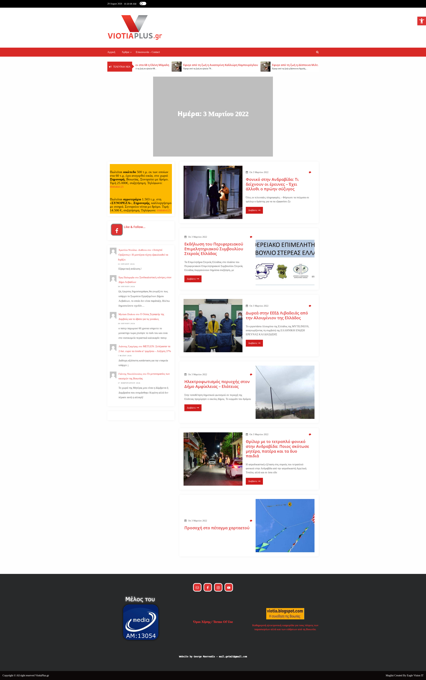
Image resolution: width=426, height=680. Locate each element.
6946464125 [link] (116, 186)
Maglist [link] (390, 675)
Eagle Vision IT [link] (415, 675)
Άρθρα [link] (125, 52)
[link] (421, 21)
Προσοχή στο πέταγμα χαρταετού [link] (216, 527)
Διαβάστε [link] (252, 210)
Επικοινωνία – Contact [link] (148, 52)
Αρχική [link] (111, 52)
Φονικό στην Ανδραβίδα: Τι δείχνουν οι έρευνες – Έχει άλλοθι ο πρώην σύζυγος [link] (272, 184)
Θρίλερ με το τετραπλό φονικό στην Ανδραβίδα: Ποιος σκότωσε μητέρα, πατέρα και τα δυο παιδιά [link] (277, 448)
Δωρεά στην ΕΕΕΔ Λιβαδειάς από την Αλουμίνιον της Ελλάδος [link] (277, 315)
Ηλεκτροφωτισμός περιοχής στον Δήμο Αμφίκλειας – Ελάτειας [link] (217, 384)
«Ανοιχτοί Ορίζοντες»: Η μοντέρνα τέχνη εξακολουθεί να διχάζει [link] (143, 254)
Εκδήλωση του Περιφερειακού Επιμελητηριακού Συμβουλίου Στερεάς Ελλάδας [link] (213, 249)
